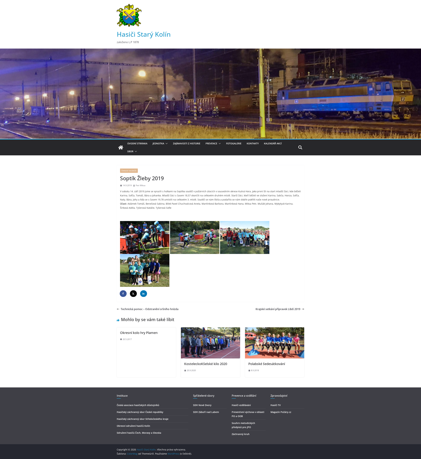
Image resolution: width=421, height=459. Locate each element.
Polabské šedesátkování (266, 364)
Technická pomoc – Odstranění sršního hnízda (149, 309)
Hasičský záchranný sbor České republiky (140, 412)
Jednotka (158, 143)
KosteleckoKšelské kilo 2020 (205, 364)
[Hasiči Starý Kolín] (210, 51)
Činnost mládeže (128, 171)
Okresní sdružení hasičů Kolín (133, 425)
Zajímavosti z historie (186, 143)
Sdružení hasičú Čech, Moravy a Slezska (139, 432)
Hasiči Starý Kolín (144, 34)
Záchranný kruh (240, 434)
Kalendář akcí (273, 143)
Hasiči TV (276, 405)
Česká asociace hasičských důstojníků (138, 405)
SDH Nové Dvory (202, 405)
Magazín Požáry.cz (281, 412)
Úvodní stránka (137, 143)
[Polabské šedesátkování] (274, 329)
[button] (166, 143)
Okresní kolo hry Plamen (139, 332)
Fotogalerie (233, 143)
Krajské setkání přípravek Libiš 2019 (278, 309)
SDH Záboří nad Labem (206, 412)
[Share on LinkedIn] (143, 293)
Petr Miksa (140, 185)
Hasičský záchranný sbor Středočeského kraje (142, 418)
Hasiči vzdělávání (241, 405)
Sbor (130, 151)
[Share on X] (133, 293)
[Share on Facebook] (123, 293)
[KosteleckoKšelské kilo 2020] (210, 329)
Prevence (211, 143)
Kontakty (253, 143)
